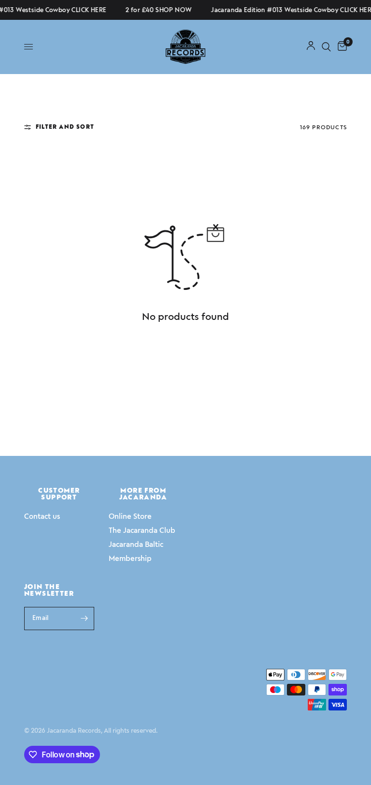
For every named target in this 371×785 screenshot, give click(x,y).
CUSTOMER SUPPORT (59, 494)
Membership (130, 558)
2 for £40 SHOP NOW (156, 10)
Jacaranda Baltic (136, 544)
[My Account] (310, 47)
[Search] (326, 47)
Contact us (42, 516)
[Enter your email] (84, 618)
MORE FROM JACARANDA (143, 494)
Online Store (130, 516)
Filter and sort (65, 126)
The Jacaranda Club (142, 530)
